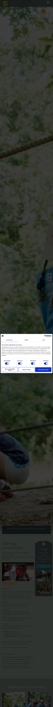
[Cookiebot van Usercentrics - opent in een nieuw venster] (45, 336)
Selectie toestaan (26, 369)
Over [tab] (44, 340)
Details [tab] (26, 340)
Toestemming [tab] (9, 340)
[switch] (20, 363)
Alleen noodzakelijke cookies (10, 369)
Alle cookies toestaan (43, 369)
